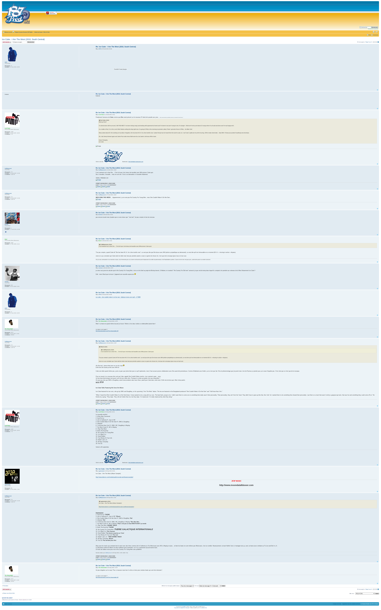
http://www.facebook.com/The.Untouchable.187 (107, 331)
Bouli (100, 240)
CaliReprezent (102, 169)
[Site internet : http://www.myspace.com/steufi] (6, 232)
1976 (100, 48)
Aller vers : (352, 593)
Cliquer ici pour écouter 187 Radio (23, 32)
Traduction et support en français (181, 607)
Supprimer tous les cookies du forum (351, 603)
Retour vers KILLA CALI (9, 593)
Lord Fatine (101, 114)
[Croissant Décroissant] (219, 585)
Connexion (375, 35)
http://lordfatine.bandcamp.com (135, 161)
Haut (377, 89)
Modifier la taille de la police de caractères (376, 32)
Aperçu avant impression (373, 32)
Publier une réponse (4, 42)
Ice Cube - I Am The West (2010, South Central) (23, 39)
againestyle (101, 470)
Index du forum (38, 32)
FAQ (369, 35)
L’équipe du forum (337, 603)
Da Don (100, 214)
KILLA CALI (46, 32)
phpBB (183, 606)
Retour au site (8, 32)
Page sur (369, 42)
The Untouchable (103, 321)
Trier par (196, 585)
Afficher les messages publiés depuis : (171, 585)
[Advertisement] (236, 102)
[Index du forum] (17, 13)
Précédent (5, 585)
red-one (100, 267)
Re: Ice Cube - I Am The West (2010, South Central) (116, 47)
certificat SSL (204, 607)
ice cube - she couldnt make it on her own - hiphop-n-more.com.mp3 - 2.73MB (118, 297)
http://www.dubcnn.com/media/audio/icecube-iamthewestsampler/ (114, 477)
